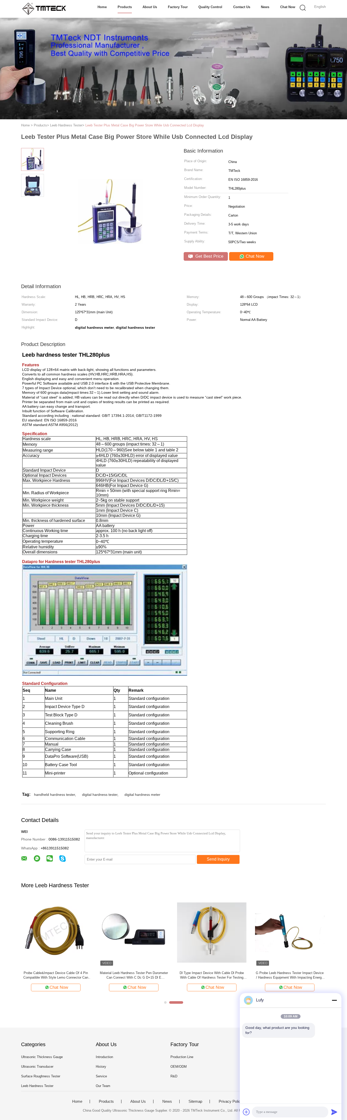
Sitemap (195, 1101)
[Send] (334, 1111)
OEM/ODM (178, 1066)
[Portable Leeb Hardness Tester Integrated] (55, 932)
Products (125, 7)
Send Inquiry (218, 859)
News (265, 7)
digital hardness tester (99, 795)
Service (101, 1076)
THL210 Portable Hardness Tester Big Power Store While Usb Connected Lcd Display (134, 975)
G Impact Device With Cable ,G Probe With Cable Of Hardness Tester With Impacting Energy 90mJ (290, 975)
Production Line (181, 1057)
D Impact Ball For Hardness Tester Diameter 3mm (211, 975)
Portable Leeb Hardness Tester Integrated (55, 973)
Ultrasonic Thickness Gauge (42, 1057)
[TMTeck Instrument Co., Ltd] (46, 9)
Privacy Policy (231, 1101)
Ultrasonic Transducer (37, 1066)
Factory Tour (178, 7)
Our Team (103, 1086)
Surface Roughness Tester (40, 1076)
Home (102, 7)
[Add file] (246, 1111)
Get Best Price (208, 256)
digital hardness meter (142, 795)
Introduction (104, 1057)
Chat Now (287, 7)
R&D (173, 1076)
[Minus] (334, 1000)
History (101, 1066)
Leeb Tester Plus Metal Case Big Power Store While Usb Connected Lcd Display (144, 125)
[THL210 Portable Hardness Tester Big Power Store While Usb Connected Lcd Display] (133, 932)
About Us (150, 7)
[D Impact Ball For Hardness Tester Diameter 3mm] (211, 932)
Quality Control (210, 7)
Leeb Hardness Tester (37, 1086)
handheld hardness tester (54, 795)
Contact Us (241, 7)
